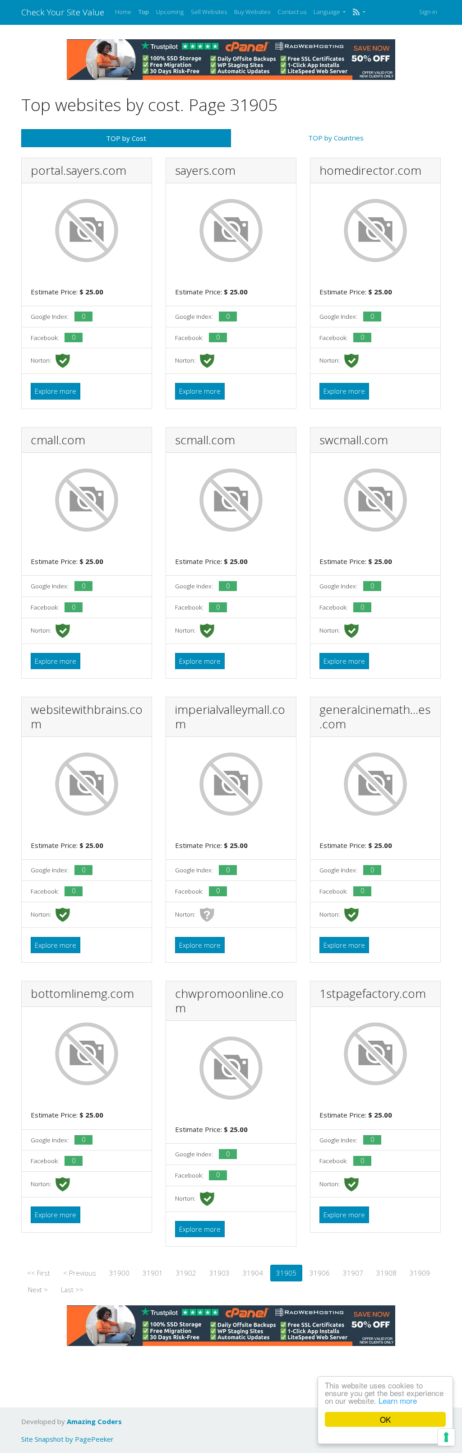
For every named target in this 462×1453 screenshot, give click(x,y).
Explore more (55, 391)
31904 (253, 1272)
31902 (186, 1272)
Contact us (291, 12)
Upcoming (170, 12)
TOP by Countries (336, 137)
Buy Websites (252, 12)
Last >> (72, 1289)
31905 (286, 1272)
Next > (38, 1289)
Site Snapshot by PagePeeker (67, 1439)
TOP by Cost (126, 138)
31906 (320, 1272)
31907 (353, 1272)
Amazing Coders (94, 1421)
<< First (38, 1272)
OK (385, 1419)
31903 (219, 1272)
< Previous (79, 1272)
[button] (359, 12)
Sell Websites (209, 12)
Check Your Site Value (62, 12)
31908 (386, 1272)
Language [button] (328, 12)
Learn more (398, 1400)
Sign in (428, 12)
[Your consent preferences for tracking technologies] (446, 1437)
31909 (420, 1272)
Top (144, 12)
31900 (119, 1272)
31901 (153, 1272)
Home (123, 12)
